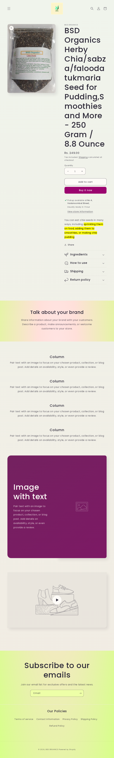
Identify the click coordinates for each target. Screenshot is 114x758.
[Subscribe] (80, 693)
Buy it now (85, 190)
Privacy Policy (70, 719)
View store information (80, 211)
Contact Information (48, 719)
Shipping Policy (89, 719)
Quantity (68, 165)
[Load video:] (57, 600)
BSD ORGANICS (52, 749)
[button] (9, 8)
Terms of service (23, 719)
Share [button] (71, 244)
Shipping (83, 157)
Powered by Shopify (67, 749)
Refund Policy (57, 725)
